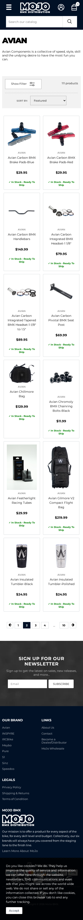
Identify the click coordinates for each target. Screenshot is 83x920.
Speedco (8, 768)
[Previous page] (10, 625)
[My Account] (61, 7)
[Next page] (73, 625)
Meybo (6, 745)
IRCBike (7, 739)
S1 (3, 757)
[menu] (9, 7)
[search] (70, 21)
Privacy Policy (11, 787)
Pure (5, 751)
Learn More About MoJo (20, 851)
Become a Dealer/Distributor (54, 741)
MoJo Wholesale (53, 748)
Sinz (5, 763)
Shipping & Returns (15, 793)
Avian (6, 727)
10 (63, 625)
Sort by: (22, 100)
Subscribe (61, 684)
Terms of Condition (15, 799)
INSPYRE (8, 733)
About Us (48, 727)
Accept (14, 911)
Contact (47, 733)
